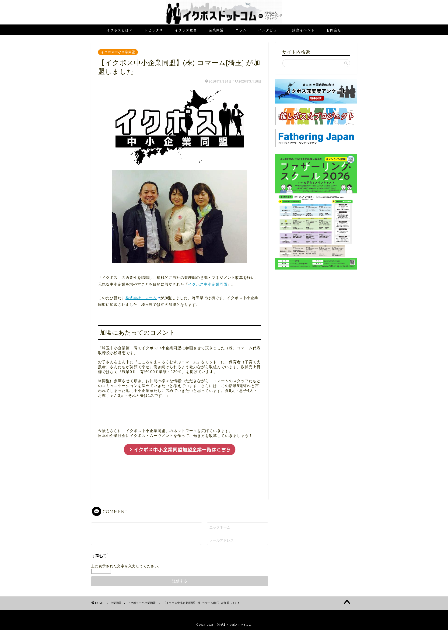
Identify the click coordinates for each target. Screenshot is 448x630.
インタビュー (269, 30)
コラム (241, 30)
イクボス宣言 (186, 30)
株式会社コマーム (141, 298)
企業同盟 (216, 30)
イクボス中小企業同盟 (118, 52)
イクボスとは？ (120, 30)
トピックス (153, 30)
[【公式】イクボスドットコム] (224, 23)
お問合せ (333, 30)
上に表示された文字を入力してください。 (126, 566)
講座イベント (303, 30)
